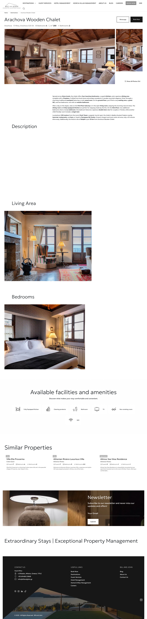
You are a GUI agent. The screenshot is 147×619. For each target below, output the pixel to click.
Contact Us (124, 577)
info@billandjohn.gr (25, 579)
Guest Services (45, 3)
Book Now (130, 3)
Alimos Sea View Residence (113, 459)
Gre (140, 3)
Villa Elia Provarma (15, 459)
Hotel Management (62, 3)
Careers (119, 3)
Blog (111, 3)
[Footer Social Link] (15, 591)
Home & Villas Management (84, 3)
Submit (93, 522)
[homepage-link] (12, 5)
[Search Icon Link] (24, 8)
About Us (102, 3)
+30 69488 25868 (24, 576)
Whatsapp (123, 19)
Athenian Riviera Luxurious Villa (68, 459)
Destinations (28, 3)
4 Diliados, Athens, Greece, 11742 (30, 574)
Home (6, 12)
